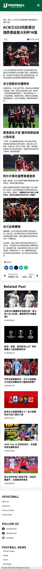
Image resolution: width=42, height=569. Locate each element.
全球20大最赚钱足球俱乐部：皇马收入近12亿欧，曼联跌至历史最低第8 (20, 314)
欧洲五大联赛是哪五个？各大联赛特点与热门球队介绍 (20, 413)
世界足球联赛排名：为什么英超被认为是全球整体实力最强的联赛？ (20, 380)
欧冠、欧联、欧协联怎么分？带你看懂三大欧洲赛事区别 (20, 348)
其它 (9, 20)
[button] (6, 268)
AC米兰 (5, 70)
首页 (4, 20)
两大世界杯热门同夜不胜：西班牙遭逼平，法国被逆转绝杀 (20, 478)
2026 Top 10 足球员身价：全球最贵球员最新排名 (20, 446)
